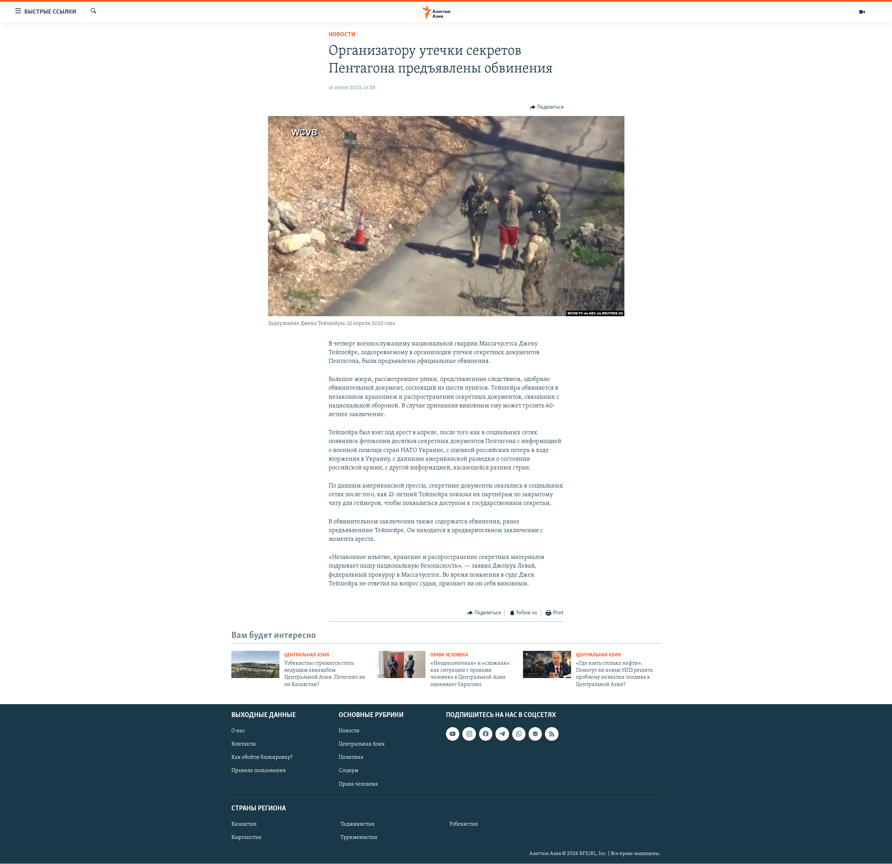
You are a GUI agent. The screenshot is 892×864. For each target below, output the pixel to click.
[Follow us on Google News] (535, 733)
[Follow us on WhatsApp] (518, 733)
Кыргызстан (246, 837)
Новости (342, 35)
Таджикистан (357, 824)
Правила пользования (258, 771)
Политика (351, 758)
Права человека (449, 655)
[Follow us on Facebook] (485, 733)
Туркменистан (358, 837)
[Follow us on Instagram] (469, 733)
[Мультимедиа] (862, 12)
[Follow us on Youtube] (452, 733)
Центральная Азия (306, 655)
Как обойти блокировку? (261, 758)
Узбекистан (463, 824)
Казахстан (244, 824)
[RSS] (551, 733)
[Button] (546, 107)
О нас (238, 731)
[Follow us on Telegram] (502, 733)
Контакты (243, 744)
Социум (348, 771)
